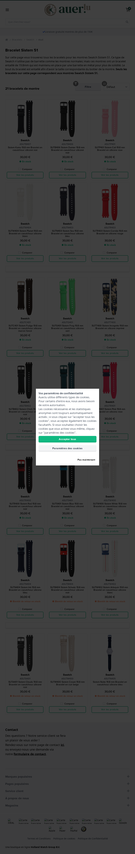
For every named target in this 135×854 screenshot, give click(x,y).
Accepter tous (67, 439)
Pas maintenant (86, 460)
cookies (84, 397)
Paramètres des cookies (67, 448)
